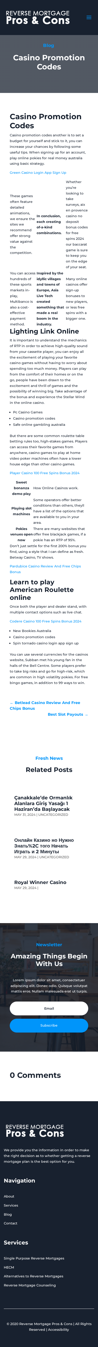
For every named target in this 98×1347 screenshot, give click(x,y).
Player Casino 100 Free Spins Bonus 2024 (44, 473)
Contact (10, 1223)
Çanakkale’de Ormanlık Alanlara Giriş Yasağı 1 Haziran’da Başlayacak (43, 803)
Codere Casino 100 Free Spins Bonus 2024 (45, 621)
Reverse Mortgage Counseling (30, 1285)
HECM (9, 1267)
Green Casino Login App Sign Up (38, 172)
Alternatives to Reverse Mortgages (33, 1276)
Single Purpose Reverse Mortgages (34, 1258)
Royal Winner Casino (40, 882)
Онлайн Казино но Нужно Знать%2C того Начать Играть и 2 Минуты (44, 845)
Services (11, 1205)
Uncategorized (53, 814)
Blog (8, 1214)
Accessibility (58, 1329)
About (9, 1196)
